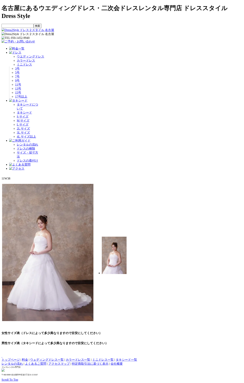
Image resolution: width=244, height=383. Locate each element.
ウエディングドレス (30, 56)
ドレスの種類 (26, 148)
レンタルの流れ (27, 144)
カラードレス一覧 (78, 359)
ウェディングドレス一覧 (47, 359)
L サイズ (22, 124)
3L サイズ (23, 132)
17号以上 (21, 96)
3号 (17, 68)
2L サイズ (23, 128)
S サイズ (22, 116)
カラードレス (26, 60)
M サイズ (23, 120)
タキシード (24, 112)
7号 (17, 76)
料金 (25, 359)
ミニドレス (24, 64)
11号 (18, 84)
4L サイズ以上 (26, 136)
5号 (17, 72)
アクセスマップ (59, 363)
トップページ (11, 359)
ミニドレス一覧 (103, 359)
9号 (17, 80)
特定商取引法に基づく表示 (90, 363)
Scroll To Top (10, 379)
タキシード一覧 (126, 359)
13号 (18, 88)
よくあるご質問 (35, 363)
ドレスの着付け (27, 160)
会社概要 (117, 363)
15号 (18, 92)
